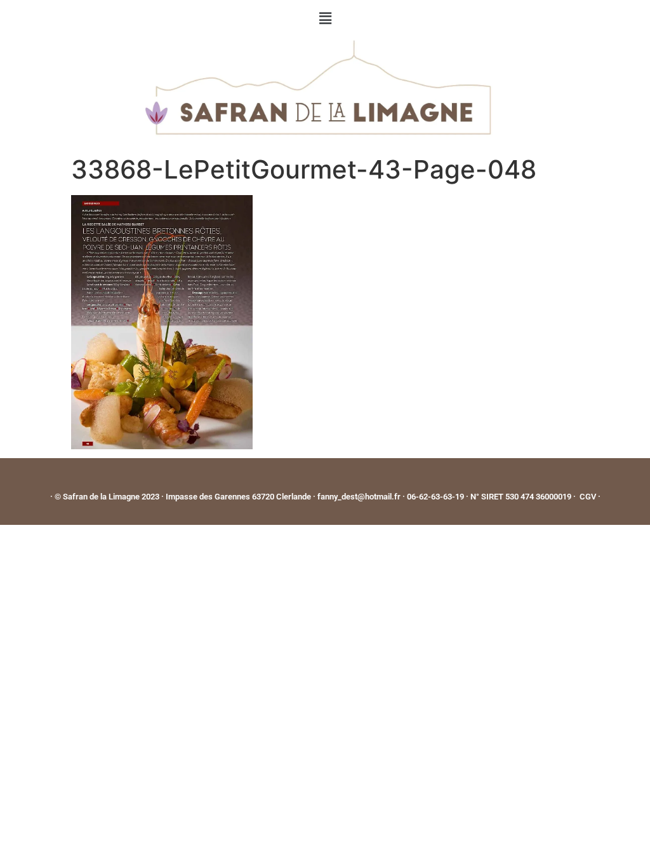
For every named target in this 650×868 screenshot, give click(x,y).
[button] (325, 18)
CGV (588, 496)
